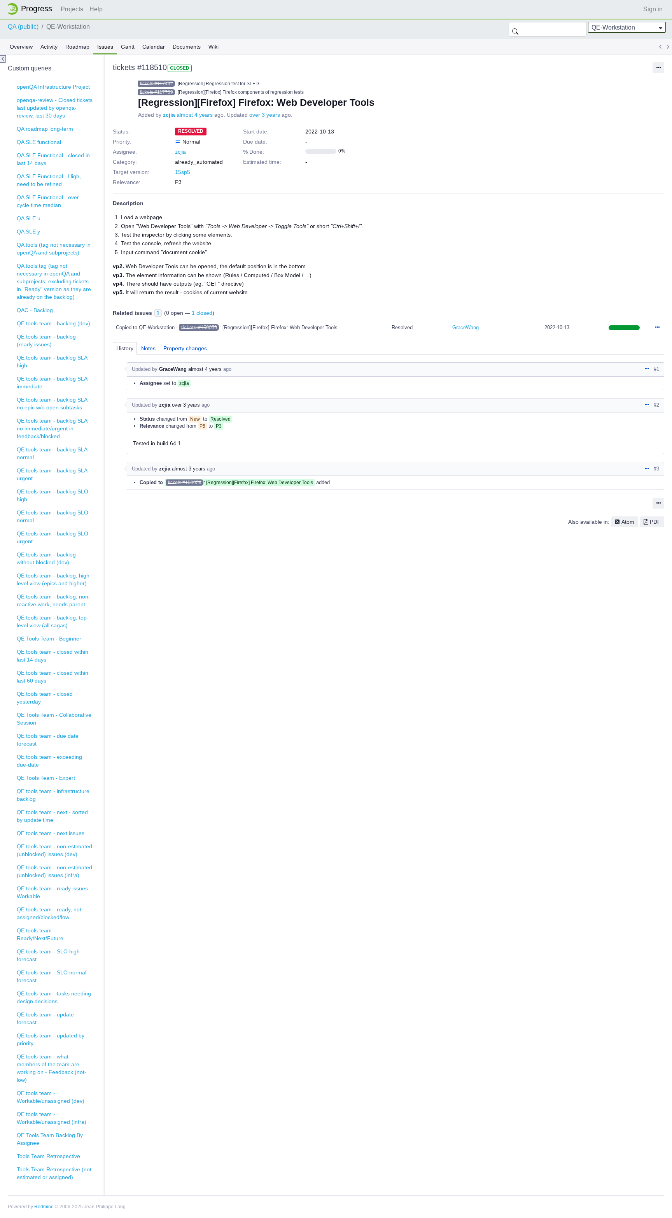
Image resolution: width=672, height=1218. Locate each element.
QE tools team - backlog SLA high (52, 362)
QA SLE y (28, 231)
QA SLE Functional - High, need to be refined (49, 180)
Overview (21, 47)
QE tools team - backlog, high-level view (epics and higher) (54, 579)
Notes (148, 348)
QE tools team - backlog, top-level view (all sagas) (53, 621)
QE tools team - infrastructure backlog (53, 795)
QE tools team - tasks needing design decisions (54, 997)
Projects (72, 9)
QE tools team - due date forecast (48, 740)
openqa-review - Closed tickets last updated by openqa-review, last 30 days (55, 108)
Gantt (128, 47)
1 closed (202, 313)
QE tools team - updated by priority (50, 1039)
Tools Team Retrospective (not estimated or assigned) (54, 1173)
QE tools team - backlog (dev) (53, 323)
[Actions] (657, 327)
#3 (656, 469)
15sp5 (182, 172)
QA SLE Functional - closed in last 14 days (53, 159)
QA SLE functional (39, 142)
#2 (656, 405)
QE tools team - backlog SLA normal (52, 453)
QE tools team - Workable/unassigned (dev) (50, 1097)
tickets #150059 (199, 327)
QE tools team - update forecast (45, 1018)
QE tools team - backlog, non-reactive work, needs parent (53, 600)
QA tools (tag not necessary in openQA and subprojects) (54, 249)
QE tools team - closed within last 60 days (52, 677)
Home (32, 9)
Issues (105, 47)
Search (515, 29)
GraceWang (465, 327)
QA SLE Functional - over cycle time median (48, 201)
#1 (656, 369)
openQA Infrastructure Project (53, 87)
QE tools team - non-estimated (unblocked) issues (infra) (54, 871)
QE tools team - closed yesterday (45, 698)
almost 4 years (195, 115)
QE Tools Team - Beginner (49, 638)
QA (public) (23, 26)
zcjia (169, 115)
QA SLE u (28, 218)
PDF (655, 522)
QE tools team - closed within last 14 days (52, 656)
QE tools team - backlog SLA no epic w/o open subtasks (52, 404)
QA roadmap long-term (45, 129)
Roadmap (77, 47)
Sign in (653, 9)
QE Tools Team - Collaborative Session (54, 719)
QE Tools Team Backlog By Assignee (50, 1139)
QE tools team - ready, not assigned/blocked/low (49, 913)
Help (96, 9)
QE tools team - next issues (50, 833)
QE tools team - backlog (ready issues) (46, 340)
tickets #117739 (156, 92)
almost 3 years (188, 469)
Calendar (153, 47)
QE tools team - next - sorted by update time (52, 816)
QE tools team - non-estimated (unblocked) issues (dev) (54, 850)
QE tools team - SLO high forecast (48, 955)
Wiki (213, 47)
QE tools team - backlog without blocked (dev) (46, 558)
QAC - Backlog (35, 310)
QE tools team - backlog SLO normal (52, 516)
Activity (49, 47)
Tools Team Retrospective (48, 1156)
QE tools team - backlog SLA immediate (52, 383)
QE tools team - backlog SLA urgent (52, 474)
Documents (187, 47)
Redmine (44, 1206)
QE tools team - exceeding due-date (49, 761)
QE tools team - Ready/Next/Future (40, 934)
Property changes (185, 348)
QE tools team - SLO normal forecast (51, 976)
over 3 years (264, 115)
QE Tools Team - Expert (46, 778)
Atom (627, 522)
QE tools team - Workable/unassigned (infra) (51, 1118)
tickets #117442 (156, 83)
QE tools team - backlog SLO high (52, 495)
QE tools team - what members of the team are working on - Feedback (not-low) (51, 1068)
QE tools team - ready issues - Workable (54, 892)
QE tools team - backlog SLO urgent (52, 537)
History (124, 348)
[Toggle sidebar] (3, 59)
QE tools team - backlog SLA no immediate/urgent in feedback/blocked (52, 428)
